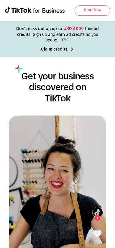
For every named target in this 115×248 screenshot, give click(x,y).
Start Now (92, 10)
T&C (65, 40)
